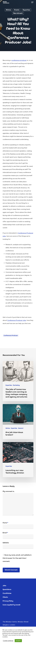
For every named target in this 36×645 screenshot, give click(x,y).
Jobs (4, 585)
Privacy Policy (8, 601)
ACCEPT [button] (18, 640)
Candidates (7, 593)
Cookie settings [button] (8, 640)
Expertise (26, 10)
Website (6, 543)
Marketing (16, 385)
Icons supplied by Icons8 (11, 605)
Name (5, 523)
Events (16, 10)
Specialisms (7, 589)
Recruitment (18, 13)
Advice (8, 10)
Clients (5, 597)
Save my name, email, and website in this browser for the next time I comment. (17, 558)
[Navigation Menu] (32, 2)
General (20, 428)
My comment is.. (9, 491)
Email (5, 533)
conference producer (11, 335)
